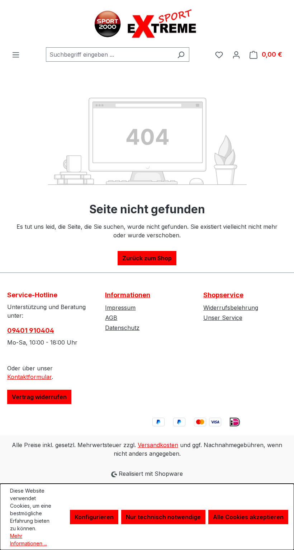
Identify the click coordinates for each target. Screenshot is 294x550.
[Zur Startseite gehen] (147, 24)
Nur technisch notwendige (163, 517)
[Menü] (15, 54)
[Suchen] (180, 54)
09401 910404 (30, 330)
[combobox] (109, 54)
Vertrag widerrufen (39, 396)
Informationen (127, 295)
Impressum (120, 307)
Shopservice (223, 295)
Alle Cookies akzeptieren (248, 517)
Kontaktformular (29, 376)
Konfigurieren (94, 517)
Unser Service (222, 317)
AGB (111, 317)
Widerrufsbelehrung (230, 307)
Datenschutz (122, 327)
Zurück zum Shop (147, 258)
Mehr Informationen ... (28, 539)
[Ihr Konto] (236, 54)
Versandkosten (158, 445)
